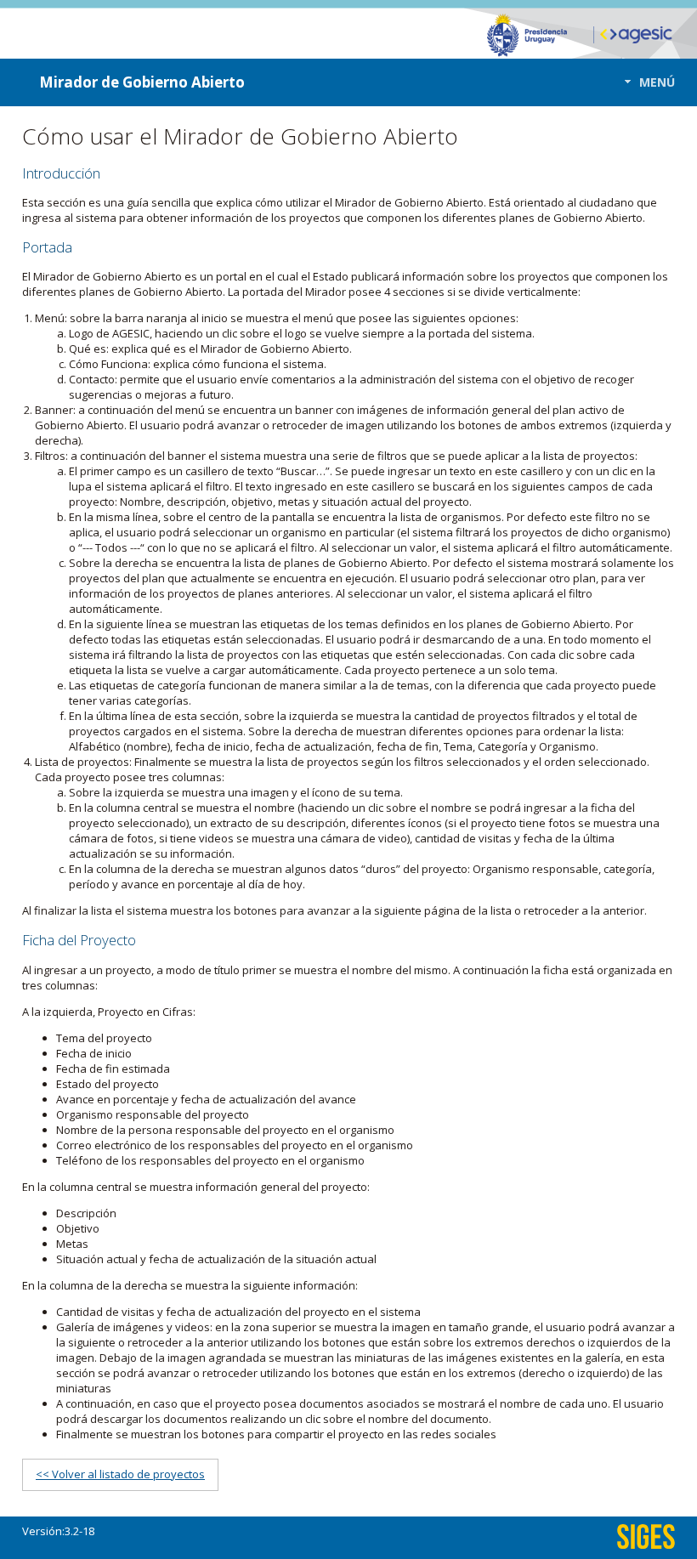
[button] (645, 82)
